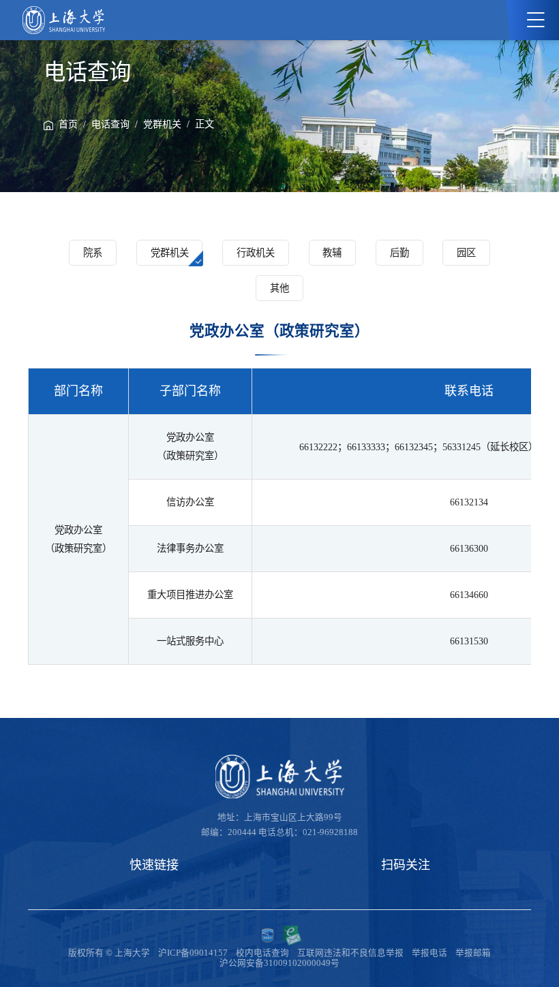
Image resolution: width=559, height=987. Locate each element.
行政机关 (256, 252)
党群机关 (162, 124)
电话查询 (110, 124)
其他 (279, 288)
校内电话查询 (262, 953)
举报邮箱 (473, 953)
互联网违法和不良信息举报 (350, 953)
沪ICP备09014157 (193, 953)
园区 (466, 252)
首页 (68, 124)
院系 (92, 252)
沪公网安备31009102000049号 (279, 963)
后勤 (399, 252)
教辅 (332, 252)
